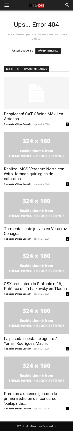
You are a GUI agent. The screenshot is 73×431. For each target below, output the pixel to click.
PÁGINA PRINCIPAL (48, 50)
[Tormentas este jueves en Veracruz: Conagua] (36, 208)
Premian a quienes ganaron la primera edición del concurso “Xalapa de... (30, 398)
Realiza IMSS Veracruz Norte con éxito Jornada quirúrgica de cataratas (34, 174)
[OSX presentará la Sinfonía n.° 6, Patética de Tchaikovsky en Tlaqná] (36, 263)
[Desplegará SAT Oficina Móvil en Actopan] (36, 93)
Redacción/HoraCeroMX (17, 124)
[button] (6, 5)
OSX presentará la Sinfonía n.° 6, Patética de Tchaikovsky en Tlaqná (35, 286)
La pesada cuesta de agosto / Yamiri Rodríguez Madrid (30, 341)
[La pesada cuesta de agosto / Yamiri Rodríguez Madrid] (36, 318)
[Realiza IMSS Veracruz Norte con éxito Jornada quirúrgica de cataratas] (36, 148)
